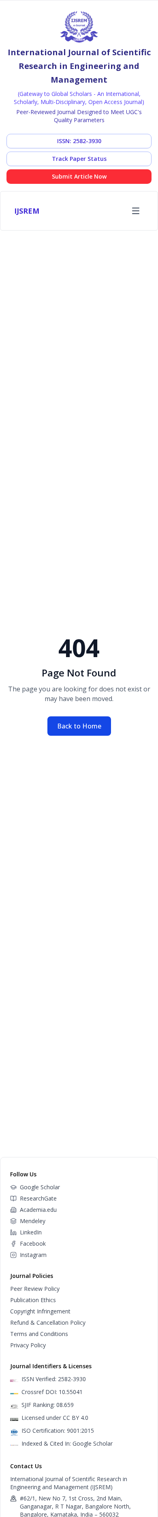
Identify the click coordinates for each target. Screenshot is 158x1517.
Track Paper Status (79, 158)
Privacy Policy (28, 1345)
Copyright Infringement (40, 1311)
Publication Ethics (33, 1300)
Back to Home (79, 726)
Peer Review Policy (35, 1288)
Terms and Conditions (39, 1334)
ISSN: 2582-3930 (79, 141)
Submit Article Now (79, 176)
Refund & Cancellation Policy (47, 1322)
